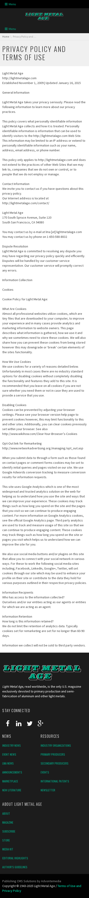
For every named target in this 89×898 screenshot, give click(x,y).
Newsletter (48, 790)
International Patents (55, 781)
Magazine (7, 822)
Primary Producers (53, 754)
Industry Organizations (56, 745)
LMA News (8, 763)
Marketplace (10, 781)
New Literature (11, 790)
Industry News (11, 745)
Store (6, 840)
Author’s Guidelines (14, 867)
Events (45, 772)
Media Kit (7, 849)
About (6, 813)
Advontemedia (51, 881)
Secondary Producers (54, 763)
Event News (9, 754)
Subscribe (8, 831)
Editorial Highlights (15, 858)
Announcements (12, 772)
